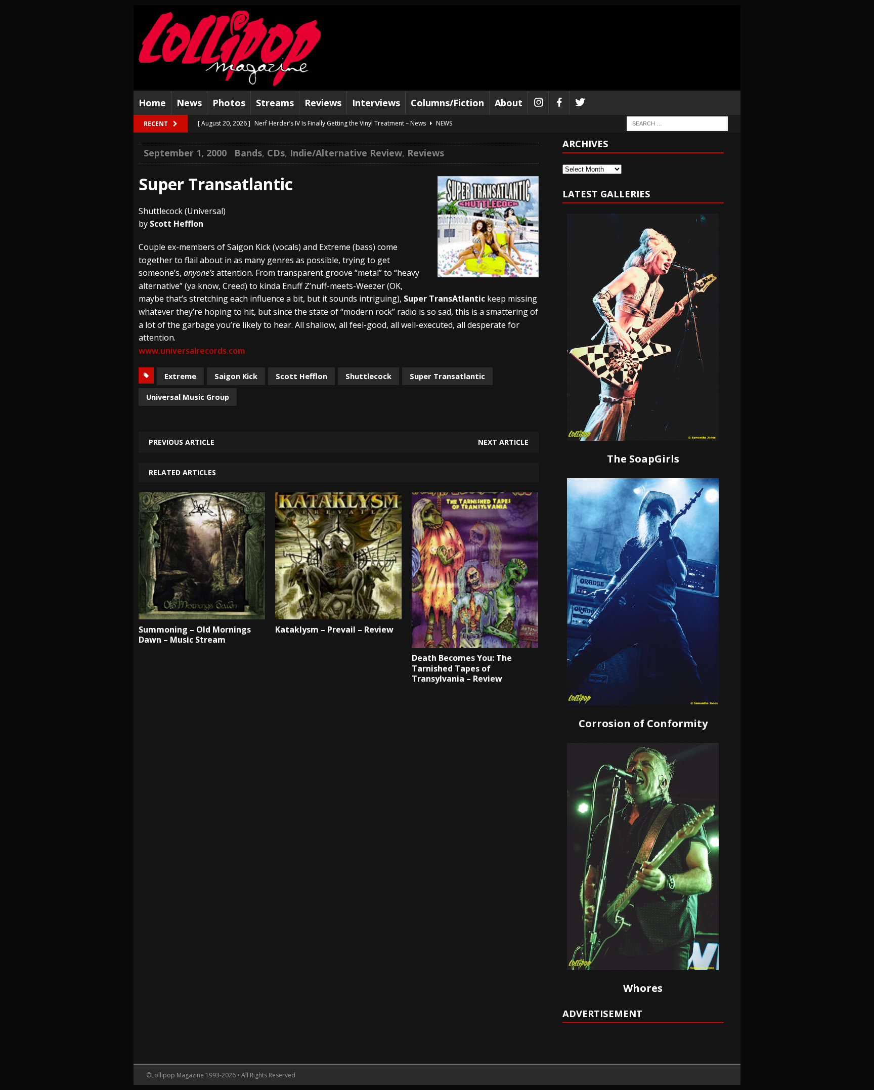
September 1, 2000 (185, 153)
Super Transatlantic (447, 376)
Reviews (322, 103)
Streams (275, 103)
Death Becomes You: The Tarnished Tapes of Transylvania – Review (462, 668)
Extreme (180, 376)
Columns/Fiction (447, 103)
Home (152, 103)
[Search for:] (677, 123)
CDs (276, 153)
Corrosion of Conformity (643, 723)
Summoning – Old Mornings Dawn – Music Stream (195, 635)
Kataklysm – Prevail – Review (334, 629)
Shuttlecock (368, 376)
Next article (503, 442)
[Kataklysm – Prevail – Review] (338, 612)
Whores (643, 988)
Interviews (376, 103)
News (189, 103)
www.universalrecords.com (192, 350)
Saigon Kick (235, 376)
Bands (248, 153)
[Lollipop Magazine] (230, 48)
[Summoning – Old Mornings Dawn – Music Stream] (202, 612)
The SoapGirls (643, 459)
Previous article (181, 442)
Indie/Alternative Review (346, 153)
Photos (228, 103)
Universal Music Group (187, 397)
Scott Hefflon (301, 376)
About (508, 103)
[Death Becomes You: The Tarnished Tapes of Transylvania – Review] (475, 640)
